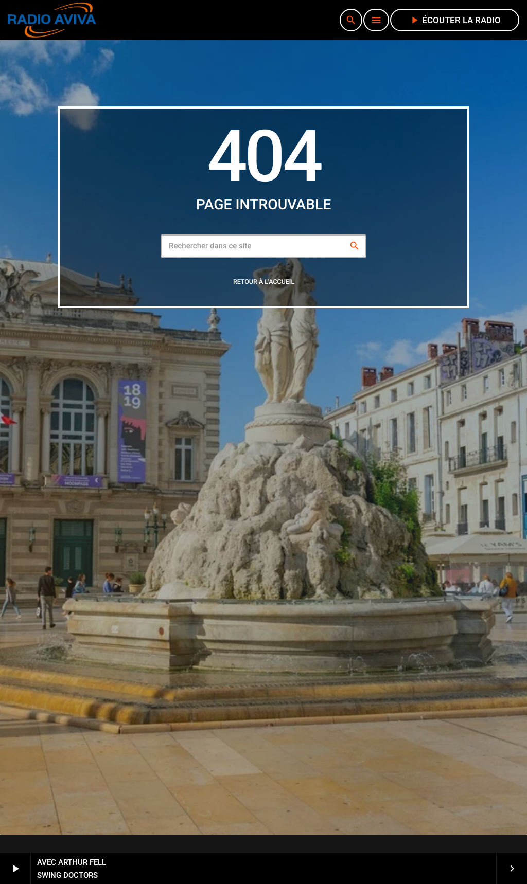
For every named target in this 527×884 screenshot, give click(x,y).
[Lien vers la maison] (52, 20)
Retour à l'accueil (263, 282)
